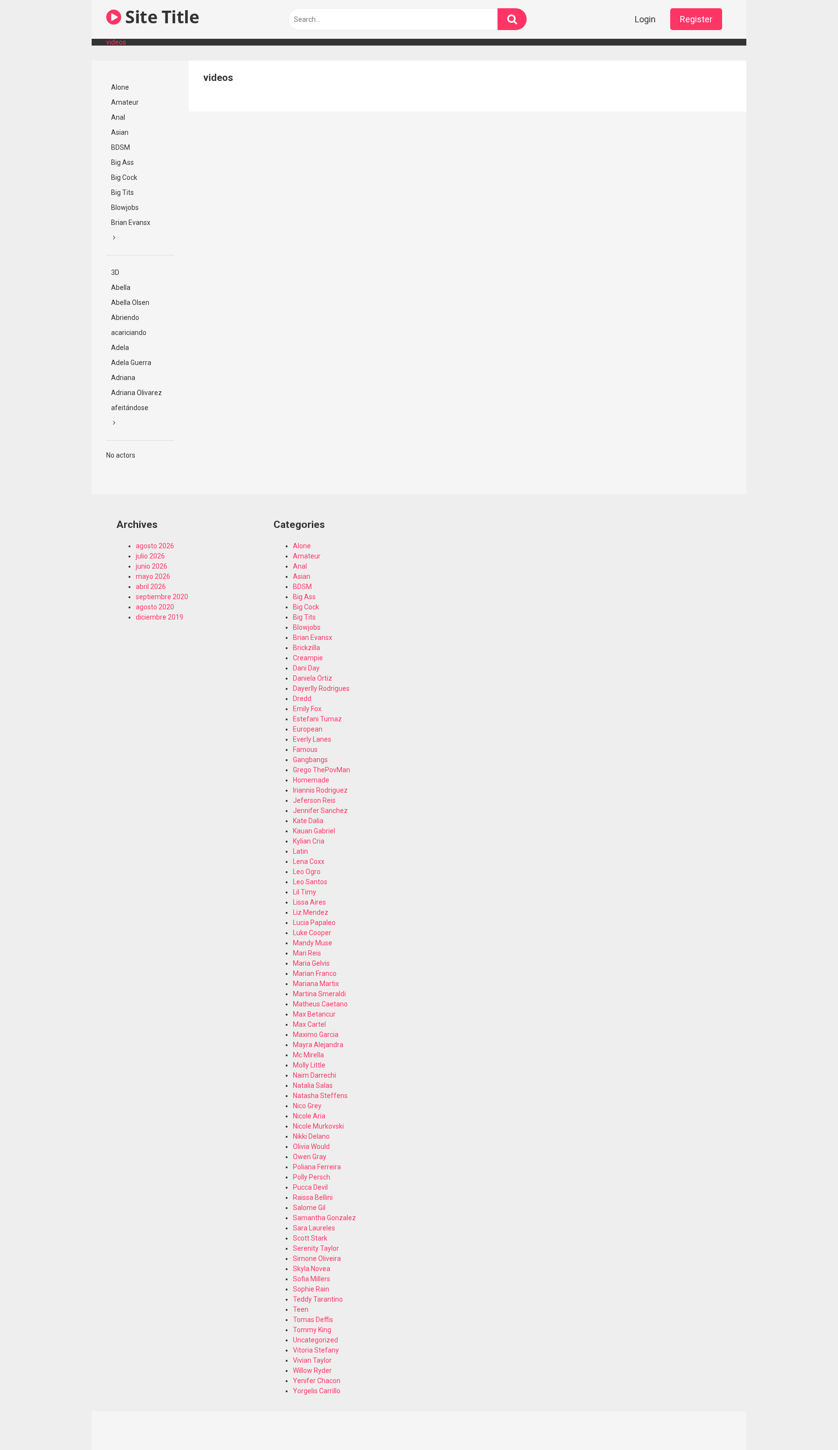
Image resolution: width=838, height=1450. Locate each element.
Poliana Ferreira (317, 1167)
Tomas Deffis (313, 1319)
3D (115, 272)
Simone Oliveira (317, 1258)
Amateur (125, 102)
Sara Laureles (314, 1228)
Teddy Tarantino (318, 1299)
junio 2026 (151, 566)
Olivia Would (311, 1146)
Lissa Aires (309, 902)
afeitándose (129, 408)
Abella (120, 287)
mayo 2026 (153, 576)
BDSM (120, 147)
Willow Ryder (312, 1370)
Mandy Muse (312, 943)
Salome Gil (309, 1207)
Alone (120, 87)
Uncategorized (315, 1340)
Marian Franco (315, 973)
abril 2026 (151, 586)
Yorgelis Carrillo (316, 1391)
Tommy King (312, 1330)
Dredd (302, 698)
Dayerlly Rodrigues (321, 688)
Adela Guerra (131, 362)
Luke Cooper (312, 933)
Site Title (160, 17)
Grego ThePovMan (321, 770)
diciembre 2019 (159, 617)
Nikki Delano (311, 1136)
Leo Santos (310, 882)
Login (645, 19)
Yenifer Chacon (316, 1381)
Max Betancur (314, 1014)
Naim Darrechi (314, 1075)
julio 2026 (150, 556)
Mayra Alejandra (318, 1045)
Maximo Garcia (315, 1034)
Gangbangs (310, 760)
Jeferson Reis (314, 800)
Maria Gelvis (311, 963)
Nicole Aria (309, 1116)
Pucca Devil (310, 1187)
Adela (120, 347)
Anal (118, 117)
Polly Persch (311, 1177)
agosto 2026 (155, 546)
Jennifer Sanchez (320, 810)
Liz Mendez (310, 912)
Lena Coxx (308, 861)
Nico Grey (307, 1106)
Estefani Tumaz (317, 719)
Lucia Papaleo (314, 922)
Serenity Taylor (316, 1248)
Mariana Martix (316, 984)
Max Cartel (309, 1024)
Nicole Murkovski (318, 1126)
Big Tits (122, 192)
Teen (300, 1309)
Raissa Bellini (313, 1197)
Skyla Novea (311, 1269)
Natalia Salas (313, 1085)
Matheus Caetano (320, 1004)
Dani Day (306, 668)
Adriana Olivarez (136, 393)
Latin (300, 851)
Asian (120, 132)
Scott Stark (310, 1238)
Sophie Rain (311, 1289)
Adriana (123, 378)
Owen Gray (309, 1157)
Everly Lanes (312, 739)
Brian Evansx (130, 222)
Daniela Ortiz (312, 678)
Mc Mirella (308, 1055)
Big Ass (122, 162)
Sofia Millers (311, 1279)
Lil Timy (304, 892)
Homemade (311, 780)
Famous (305, 749)
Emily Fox (307, 709)
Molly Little (309, 1065)
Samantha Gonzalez (324, 1218)
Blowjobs (125, 207)
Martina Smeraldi (319, 994)
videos (116, 42)
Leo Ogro (307, 872)
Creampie (308, 658)
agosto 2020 (155, 607)
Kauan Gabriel (314, 831)
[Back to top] (805, 1421)
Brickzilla (306, 648)
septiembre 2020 (162, 597)
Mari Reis (307, 953)
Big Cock (124, 177)
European (307, 729)
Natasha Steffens (320, 1095)
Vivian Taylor (312, 1360)
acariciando (128, 332)
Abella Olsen (130, 302)
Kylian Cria (308, 841)
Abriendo (125, 317)
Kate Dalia (308, 821)
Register (696, 19)
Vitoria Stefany (316, 1350)
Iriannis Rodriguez (320, 790)
